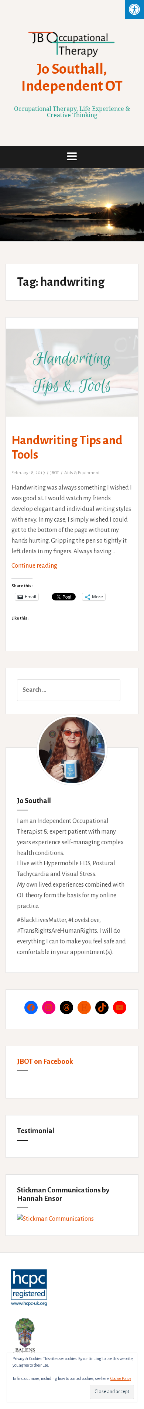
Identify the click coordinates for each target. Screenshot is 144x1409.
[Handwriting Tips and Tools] (77, 380)
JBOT (54, 472)
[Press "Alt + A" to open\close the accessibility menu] (134, 9)
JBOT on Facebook (45, 1061)
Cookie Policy (120, 1378)
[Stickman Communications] (55, 1219)
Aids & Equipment (82, 472)
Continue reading (51, 568)
